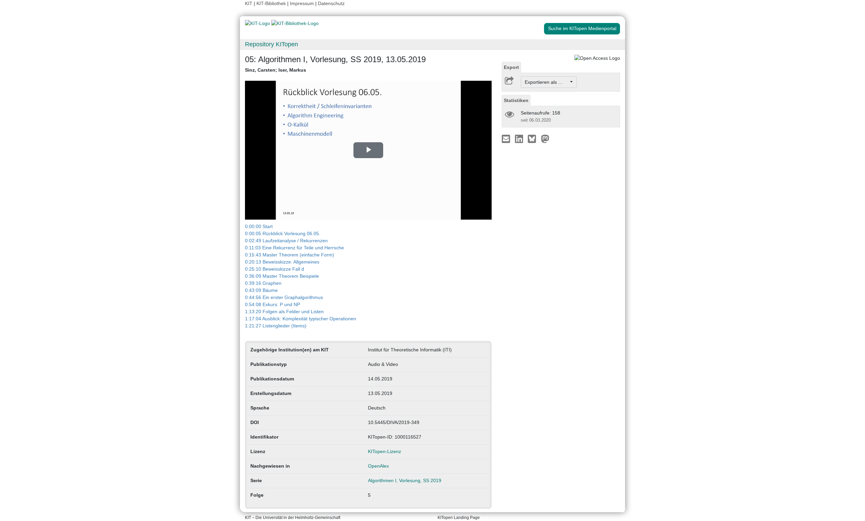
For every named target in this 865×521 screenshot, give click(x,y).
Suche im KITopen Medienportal (582, 28)
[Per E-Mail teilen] (507, 138)
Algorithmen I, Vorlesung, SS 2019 (404, 480)
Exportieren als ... (547, 82)
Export (511, 67)
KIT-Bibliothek (271, 3)
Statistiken (516, 100)
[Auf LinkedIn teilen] (520, 138)
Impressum (302, 3)
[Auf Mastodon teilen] (545, 138)
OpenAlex (378, 466)
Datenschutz (331, 3)
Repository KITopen (271, 44)
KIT (248, 3)
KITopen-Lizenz (384, 451)
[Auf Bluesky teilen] (534, 138)
